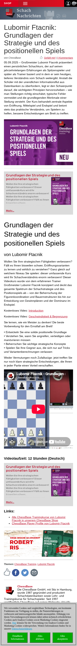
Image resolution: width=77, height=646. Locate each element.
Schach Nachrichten (29, 13)
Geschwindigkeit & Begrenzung (48, 316)
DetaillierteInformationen (17, 637)
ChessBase (25, 586)
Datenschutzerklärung (22, 628)
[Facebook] (15, 572)
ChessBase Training (25, 564)
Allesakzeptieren (62, 637)
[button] (25, 3)
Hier (14, 622)
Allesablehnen (40, 637)
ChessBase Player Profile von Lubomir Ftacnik (41, 523)
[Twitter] (25, 572)
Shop (7, 3)
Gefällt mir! (49, 57)
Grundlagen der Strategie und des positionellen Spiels (33, 177)
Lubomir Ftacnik (46, 564)
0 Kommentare (65, 57)
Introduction (36, 310)
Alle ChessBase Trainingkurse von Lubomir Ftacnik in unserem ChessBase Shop (39, 519)
